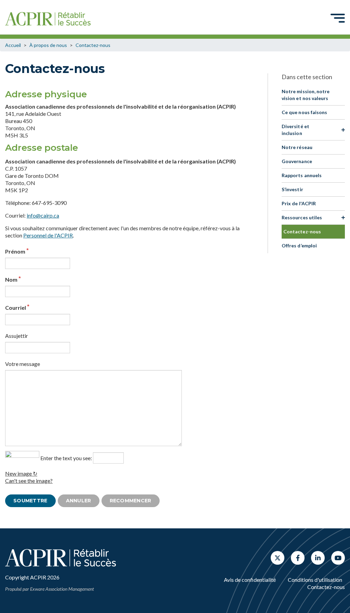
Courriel (15, 307)
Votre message (22, 363)
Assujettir (16, 335)
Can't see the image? (29, 480)
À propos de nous (48, 45)
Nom (11, 279)
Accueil (13, 45)
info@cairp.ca (43, 215)
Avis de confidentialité (250, 579)
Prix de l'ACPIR (299, 203)
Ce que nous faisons (304, 112)
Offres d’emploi (299, 245)
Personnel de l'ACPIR (48, 235)
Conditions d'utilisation (315, 579)
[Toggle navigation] (338, 18)
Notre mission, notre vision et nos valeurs (305, 94)
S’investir (292, 189)
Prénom (15, 251)
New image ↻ (21, 473)
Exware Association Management (62, 589)
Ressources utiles (302, 217)
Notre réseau (297, 147)
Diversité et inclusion (295, 129)
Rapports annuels (302, 175)
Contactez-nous (93, 45)
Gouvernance (297, 161)
